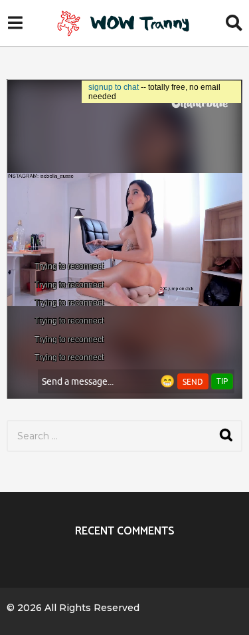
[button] (15, 23)
